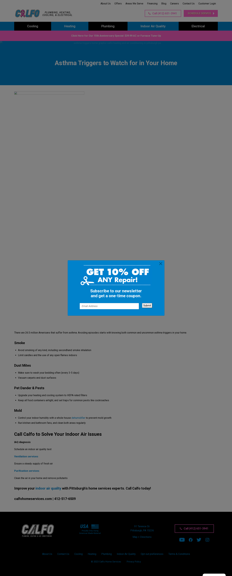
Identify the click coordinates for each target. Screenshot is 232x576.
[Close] (160, 264)
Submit (147, 305)
